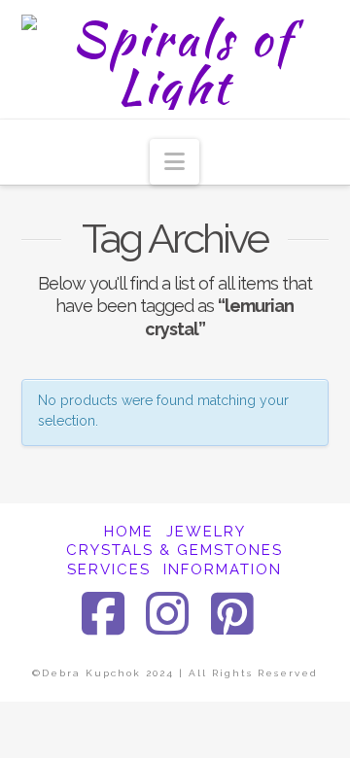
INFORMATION (222, 569)
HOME (129, 531)
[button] (174, 162)
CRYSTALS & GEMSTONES (174, 550)
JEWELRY (206, 531)
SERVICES (109, 569)
